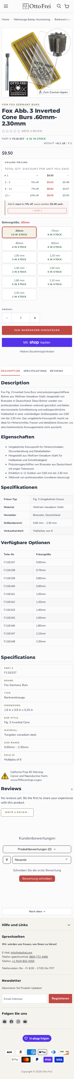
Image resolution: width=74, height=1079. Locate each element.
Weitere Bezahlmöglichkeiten (37, 351)
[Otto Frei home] (37, 6)
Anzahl (7, 309)
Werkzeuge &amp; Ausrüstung (32, 19)
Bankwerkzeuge (64, 19)
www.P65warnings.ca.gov (25, 780)
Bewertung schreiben (37, 879)
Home (5, 19)
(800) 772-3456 (38, 957)
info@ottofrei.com (21, 952)
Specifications (35, 371)
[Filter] (7, 860)
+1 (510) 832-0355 (23, 961)
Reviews (56, 371)
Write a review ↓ (17, 812)
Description (10, 371)
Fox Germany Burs (24, 104)
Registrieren (60, 998)
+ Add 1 (37, 210)
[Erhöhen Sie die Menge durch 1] (35, 318)
